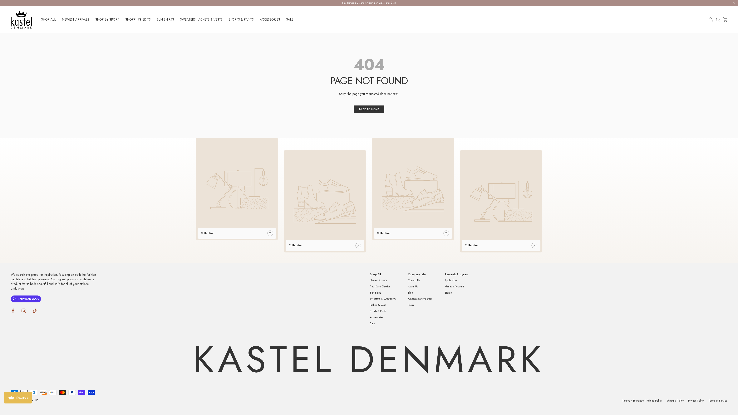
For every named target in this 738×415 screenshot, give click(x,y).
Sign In (448, 293)
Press (411, 305)
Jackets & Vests (378, 305)
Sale (289, 19)
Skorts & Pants (241, 19)
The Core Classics (380, 286)
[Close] (734, 4)
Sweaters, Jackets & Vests (201, 19)
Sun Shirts (165, 19)
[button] (723, 19)
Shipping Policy (675, 401)
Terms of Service (717, 401)
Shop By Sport (107, 19)
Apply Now (451, 280)
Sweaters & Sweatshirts (383, 299)
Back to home (369, 109)
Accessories (270, 19)
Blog (410, 293)
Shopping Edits (138, 19)
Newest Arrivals (75, 19)
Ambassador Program (420, 299)
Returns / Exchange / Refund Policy (642, 401)
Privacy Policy (696, 401)
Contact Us (414, 280)
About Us (413, 286)
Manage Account (454, 286)
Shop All (48, 19)
